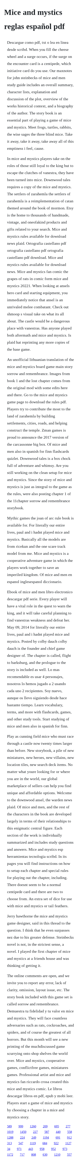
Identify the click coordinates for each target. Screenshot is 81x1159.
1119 (33, 1143)
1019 (10, 1131)
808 (33, 1154)
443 (30, 1149)
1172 (10, 1154)
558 (69, 1131)
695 (56, 1126)
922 (56, 1143)
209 (45, 1126)
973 (65, 1149)
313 (9, 1143)
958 (42, 1149)
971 (19, 1149)
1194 (46, 1137)
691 (58, 1137)
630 (45, 1154)
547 (20, 1143)
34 (8, 1149)
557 (69, 1154)
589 (9, 1126)
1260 (33, 1126)
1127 (68, 1143)
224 (22, 1137)
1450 (23, 1131)
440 (58, 1131)
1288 (10, 1137)
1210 (57, 1154)
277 (68, 1126)
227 (35, 1131)
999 (20, 1126)
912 (69, 1137)
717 (22, 1154)
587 (46, 1131)
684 (44, 1143)
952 (53, 1149)
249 (33, 1137)
